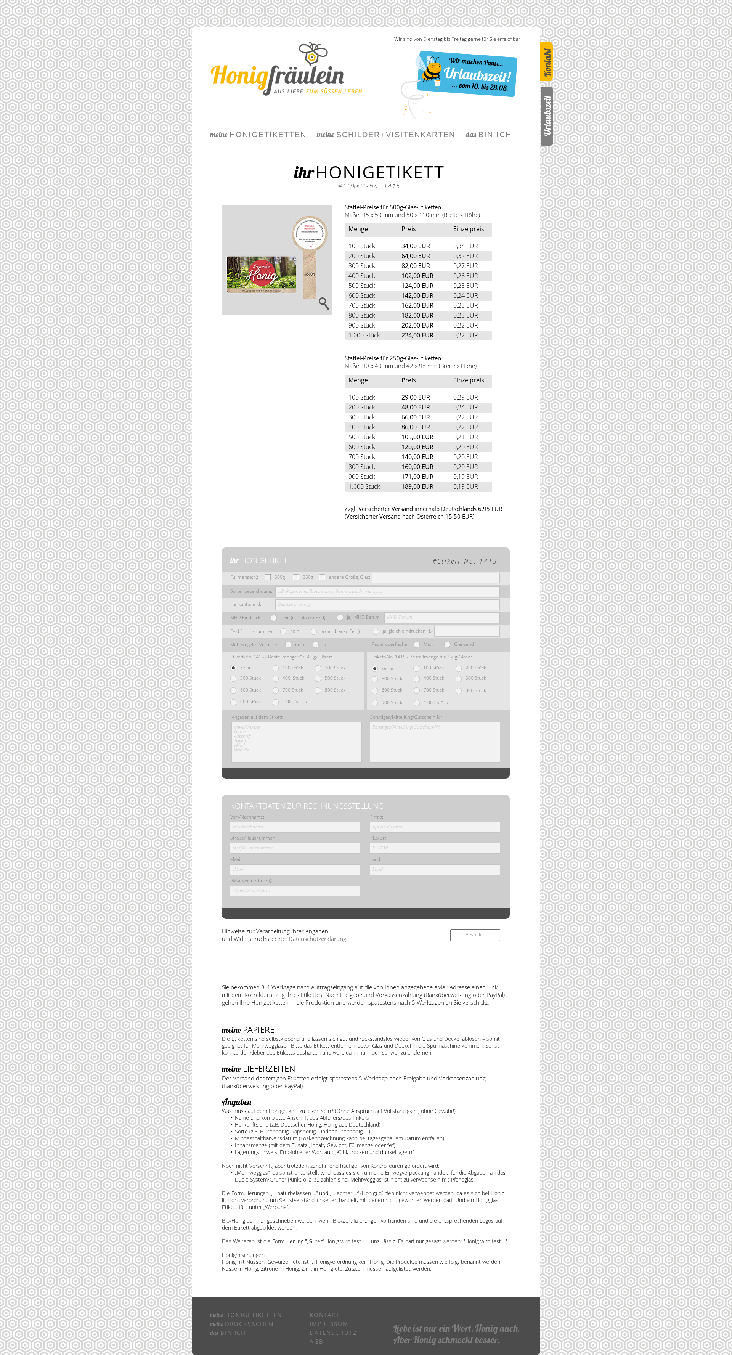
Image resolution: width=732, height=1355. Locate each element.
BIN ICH (489, 134)
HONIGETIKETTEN (258, 134)
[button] (277, 260)
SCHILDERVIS (358, 134)
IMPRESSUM (329, 1324)
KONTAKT (325, 1315)
